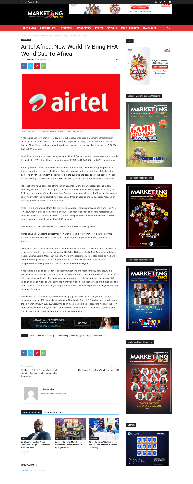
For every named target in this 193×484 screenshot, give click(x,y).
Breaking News (48, 28)
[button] (168, 28)
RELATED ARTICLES (31, 412)
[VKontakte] (165, 2)
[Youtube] (170, 2)
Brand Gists (149, 28)
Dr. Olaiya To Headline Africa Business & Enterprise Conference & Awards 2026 (35, 445)
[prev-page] (23, 453)
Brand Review (83, 28)
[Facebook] (151, 2)
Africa (32, 336)
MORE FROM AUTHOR (53, 412)
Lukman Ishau (30, 59)
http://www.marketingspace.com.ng (54, 393)
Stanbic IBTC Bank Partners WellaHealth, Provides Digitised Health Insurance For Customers (39, 373)
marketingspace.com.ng (81, 336)
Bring (51, 336)
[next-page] (27, 453)
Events (99, 28)
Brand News (29, 28)
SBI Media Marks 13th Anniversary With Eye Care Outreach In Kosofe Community (103, 445)
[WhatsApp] (43, 66)
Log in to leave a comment (33, 470)
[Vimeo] (160, 2)
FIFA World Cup (62, 336)
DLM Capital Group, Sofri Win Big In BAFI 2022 (98, 370)
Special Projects (130, 28)
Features (112, 28)
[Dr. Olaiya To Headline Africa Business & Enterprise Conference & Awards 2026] (36, 429)
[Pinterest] (37, 66)
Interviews (66, 28)
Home (23, 36)
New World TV (99, 336)
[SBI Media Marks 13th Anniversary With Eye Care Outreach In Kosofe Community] (104, 429)
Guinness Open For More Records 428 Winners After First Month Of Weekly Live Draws (69, 445)
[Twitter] (156, 2)
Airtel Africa (41, 336)
